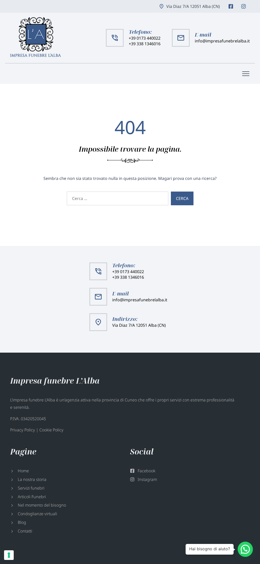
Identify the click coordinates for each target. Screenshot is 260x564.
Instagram (243, 6)
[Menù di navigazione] (245, 73)
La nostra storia (32, 479)
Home (23, 471)
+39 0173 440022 (144, 38)
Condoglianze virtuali (37, 513)
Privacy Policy (22, 430)
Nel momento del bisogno (42, 505)
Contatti (25, 531)
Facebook (230, 6)
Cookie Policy (51, 430)
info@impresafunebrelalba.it (222, 41)
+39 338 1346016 (144, 43)
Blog (22, 522)
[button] (245, 549)
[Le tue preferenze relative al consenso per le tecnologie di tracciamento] (9, 555)
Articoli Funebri (32, 496)
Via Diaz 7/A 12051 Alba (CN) (193, 6)
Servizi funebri (31, 488)
